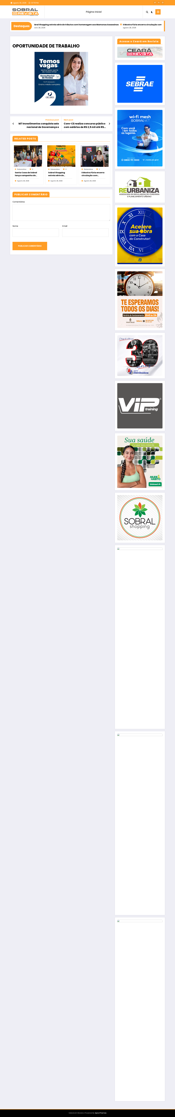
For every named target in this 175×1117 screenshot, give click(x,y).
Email (64, 226)
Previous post (52, 120)
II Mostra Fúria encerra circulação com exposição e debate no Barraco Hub (131, 24)
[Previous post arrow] (13, 124)
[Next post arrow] (109, 124)
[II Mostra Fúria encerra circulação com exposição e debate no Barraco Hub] (95, 156)
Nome (15, 226)
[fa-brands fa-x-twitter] (158, 2)
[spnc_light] (152, 12)
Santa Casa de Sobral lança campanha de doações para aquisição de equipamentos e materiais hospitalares (26, 174)
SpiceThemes (100, 1113)
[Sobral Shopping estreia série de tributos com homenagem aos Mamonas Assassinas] (61, 156)
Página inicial (94, 11)
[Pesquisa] (147, 12)
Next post (68, 120)
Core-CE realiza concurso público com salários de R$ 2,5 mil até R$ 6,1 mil (84, 125)
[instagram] (162, 2)
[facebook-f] (155, 2)
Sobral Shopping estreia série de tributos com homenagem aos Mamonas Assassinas (46, 24)
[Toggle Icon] (158, 12)
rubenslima (21, 169)
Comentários (18, 201)
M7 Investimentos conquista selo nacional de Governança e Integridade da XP (39, 125)
